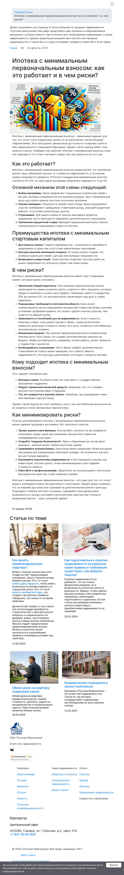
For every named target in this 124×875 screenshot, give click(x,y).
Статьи (21, 792)
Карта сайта (28, 855)
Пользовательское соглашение (30, 861)
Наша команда (26, 774)
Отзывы (21, 780)
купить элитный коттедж (27, 592)
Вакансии (22, 786)
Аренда (83, 780)
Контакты (18, 818)
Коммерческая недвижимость (61, 782)
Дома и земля (60, 789)
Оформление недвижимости (96, 792)
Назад (13, 47)
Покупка (84, 774)
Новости (22, 798)
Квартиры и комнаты (64, 774)
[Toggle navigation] (112, 4)
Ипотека (84, 786)
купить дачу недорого (25, 583)
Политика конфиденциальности (30, 806)
